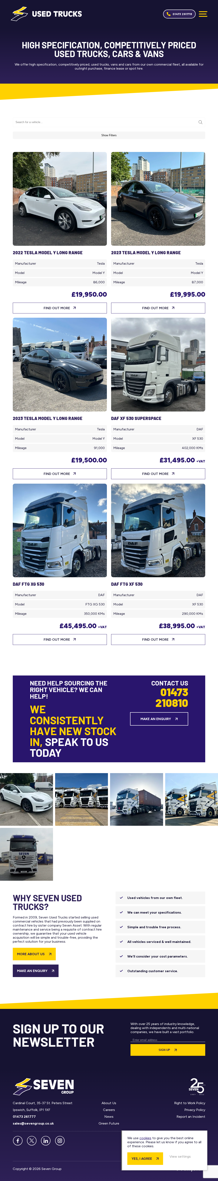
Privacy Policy (194, 1110)
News (108, 1117)
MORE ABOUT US (31, 954)
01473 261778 (182, 14)
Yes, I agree (142, 1159)
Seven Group (46, 13)
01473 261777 (24, 1117)
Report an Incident (190, 1117)
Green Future (109, 1123)
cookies (145, 1138)
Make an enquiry (156, 719)
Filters (109, 135)
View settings (180, 1156)
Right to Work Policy (189, 1103)
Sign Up (164, 1050)
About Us (109, 1103)
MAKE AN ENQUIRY (32, 971)
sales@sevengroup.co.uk (33, 1123)
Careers (109, 1110)
